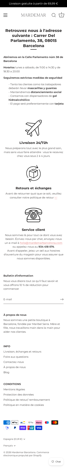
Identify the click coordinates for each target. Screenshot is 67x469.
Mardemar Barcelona (24, 452)
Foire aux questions (15, 356)
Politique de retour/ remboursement (26, 399)
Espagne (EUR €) (12, 439)
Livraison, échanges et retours (22, 351)
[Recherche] (54, 15)
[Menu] (5, 15)
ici (55, 197)
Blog (6, 372)
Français (8, 445)
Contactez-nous (13, 362)
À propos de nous (14, 367)
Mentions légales (14, 389)
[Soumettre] (62, 299)
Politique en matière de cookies (23, 405)
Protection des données (18, 394)
